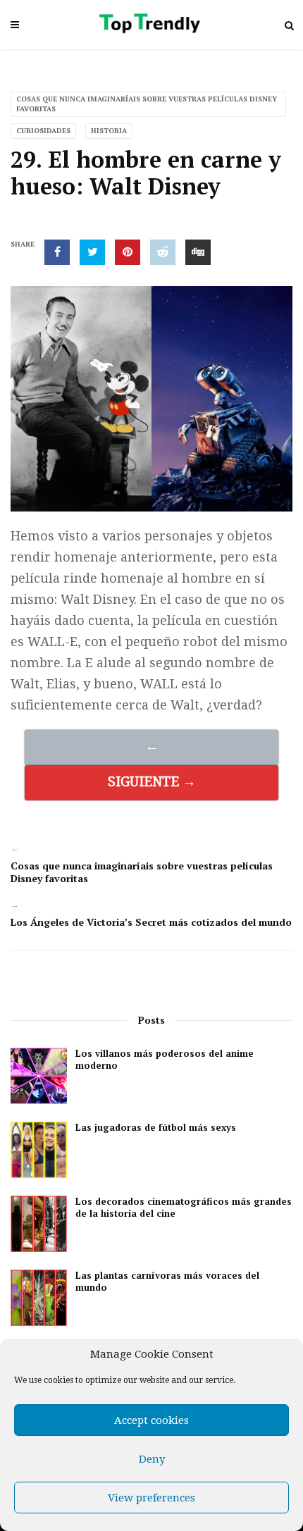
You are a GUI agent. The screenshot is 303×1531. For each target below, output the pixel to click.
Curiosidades (43, 130)
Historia (109, 130)
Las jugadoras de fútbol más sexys (155, 1128)
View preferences (151, 1498)
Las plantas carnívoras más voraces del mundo (167, 1282)
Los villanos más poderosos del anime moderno (164, 1060)
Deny (152, 1459)
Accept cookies (151, 1420)
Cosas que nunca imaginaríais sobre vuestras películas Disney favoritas (146, 103)
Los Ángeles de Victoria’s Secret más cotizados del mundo (151, 922)
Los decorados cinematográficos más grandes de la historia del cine (183, 1208)
